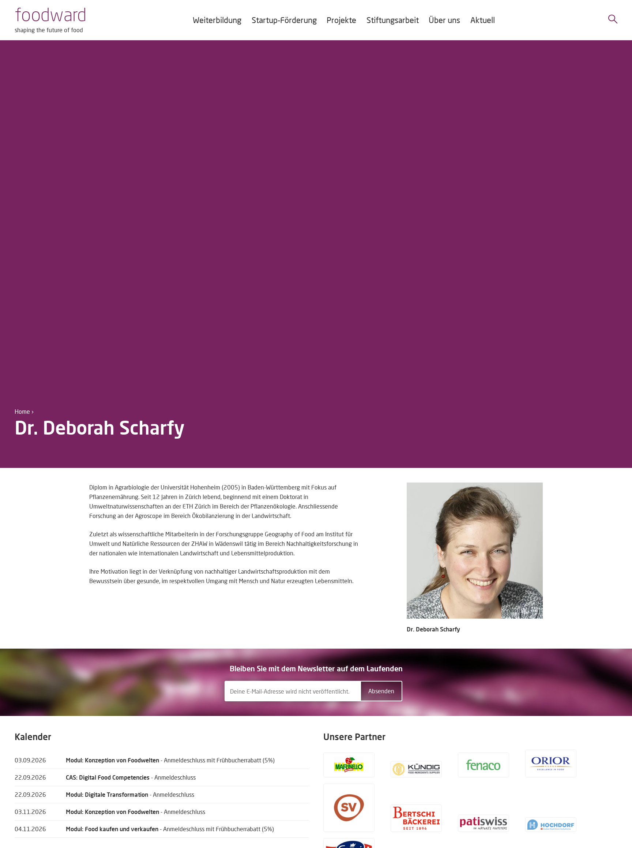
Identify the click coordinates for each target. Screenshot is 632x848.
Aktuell (482, 20)
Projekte (341, 20)
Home (22, 411)
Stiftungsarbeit (392, 20)
